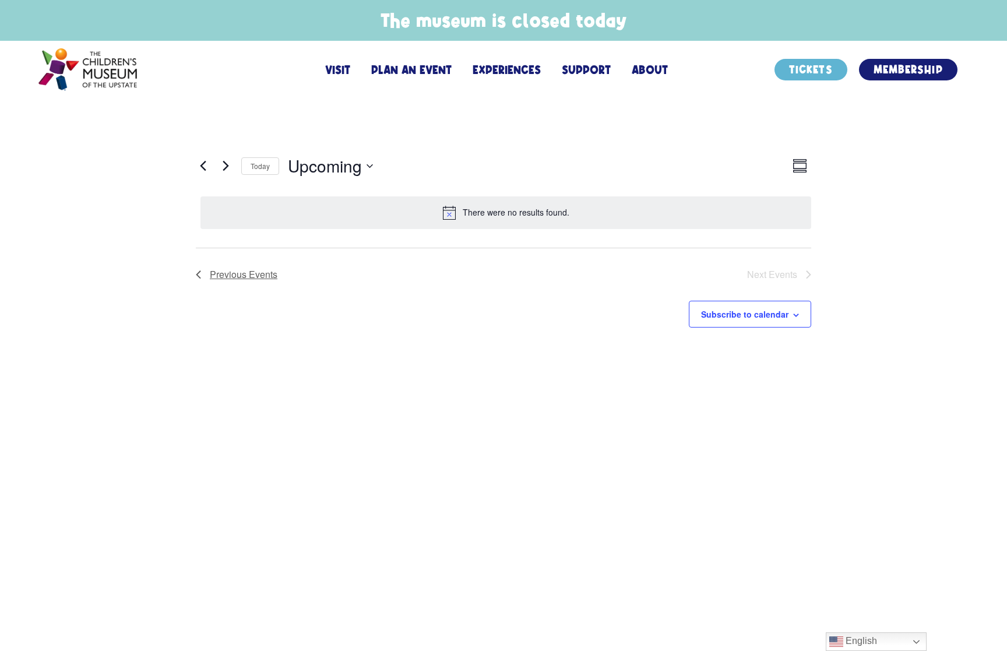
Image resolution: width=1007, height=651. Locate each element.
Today (260, 166)
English (860, 641)
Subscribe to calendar (744, 314)
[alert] (505, 212)
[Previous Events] (203, 166)
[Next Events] (226, 166)
